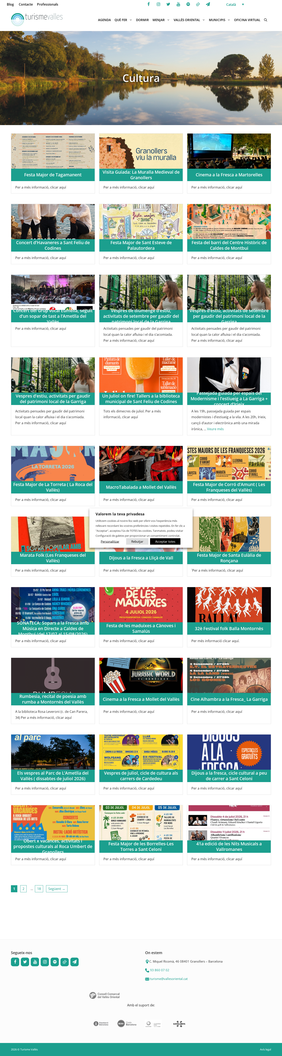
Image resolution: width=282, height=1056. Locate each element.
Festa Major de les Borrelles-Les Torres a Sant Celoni (141, 846)
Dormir (142, 20)
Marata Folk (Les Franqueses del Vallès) (53, 558)
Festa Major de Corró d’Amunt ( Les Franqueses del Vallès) (229, 487)
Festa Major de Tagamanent (53, 175)
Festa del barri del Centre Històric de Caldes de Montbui (229, 245)
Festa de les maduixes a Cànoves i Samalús (141, 628)
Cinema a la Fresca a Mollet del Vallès (141, 699)
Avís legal (265, 1049)
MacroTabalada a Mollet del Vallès (141, 487)
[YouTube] (178, 4)
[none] (249, 4)
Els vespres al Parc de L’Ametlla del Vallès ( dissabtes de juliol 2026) (53, 775)
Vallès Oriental (187, 20)
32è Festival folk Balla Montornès (229, 628)
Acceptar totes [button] (165, 541)
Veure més (215, 429)
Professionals (47, 4)
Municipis (217, 20)
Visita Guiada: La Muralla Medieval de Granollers (141, 174)
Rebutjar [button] (137, 541)
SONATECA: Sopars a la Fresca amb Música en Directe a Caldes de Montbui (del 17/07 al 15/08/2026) (53, 628)
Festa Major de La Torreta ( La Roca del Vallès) (52, 487)
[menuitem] (249, 4)
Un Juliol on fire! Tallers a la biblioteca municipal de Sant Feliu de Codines (141, 398)
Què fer (121, 20)
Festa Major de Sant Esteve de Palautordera (141, 245)
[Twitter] (168, 4)
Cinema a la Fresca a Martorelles (229, 175)
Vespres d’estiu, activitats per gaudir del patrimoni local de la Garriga (53, 398)
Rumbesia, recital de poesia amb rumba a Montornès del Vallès (52, 699)
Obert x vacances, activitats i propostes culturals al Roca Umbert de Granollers (52, 846)
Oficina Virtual (247, 20)
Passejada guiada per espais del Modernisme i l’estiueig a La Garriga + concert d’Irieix (229, 399)
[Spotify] (188, 4)
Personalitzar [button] (110, 541)
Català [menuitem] (231, 4)
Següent (56, 888)
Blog (10, 4)
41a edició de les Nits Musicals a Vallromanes (229, 846)
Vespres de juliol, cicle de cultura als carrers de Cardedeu (141, 775)
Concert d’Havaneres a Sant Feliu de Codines (53, 245)
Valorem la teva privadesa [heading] (120, 513)
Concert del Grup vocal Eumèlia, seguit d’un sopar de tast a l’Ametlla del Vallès (52, 316)
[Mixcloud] (198, 4)
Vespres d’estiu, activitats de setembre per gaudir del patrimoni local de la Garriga (229, 316)
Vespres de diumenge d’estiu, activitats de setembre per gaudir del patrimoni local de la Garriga (141, 316)
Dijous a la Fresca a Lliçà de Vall (141, 558)
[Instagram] (158, 4)
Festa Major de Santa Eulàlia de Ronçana (229, 558)
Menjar (159, 20)
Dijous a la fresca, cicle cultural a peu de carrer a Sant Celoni (229, 775)
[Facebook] (148, 4)
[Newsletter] (208, 4)
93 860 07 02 (159, 970)
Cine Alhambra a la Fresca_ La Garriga (229, 699)
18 (40, 888)
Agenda (104, 20)
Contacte (26, 4)
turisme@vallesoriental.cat (169, 979)
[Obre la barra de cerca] (265, 20)
